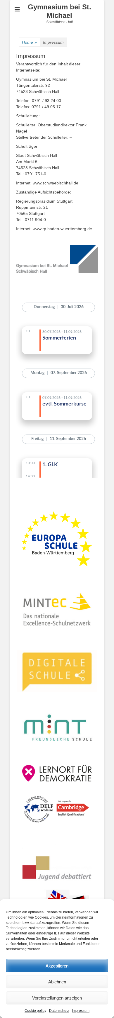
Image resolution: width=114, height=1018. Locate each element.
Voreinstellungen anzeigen (57, 997)
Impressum (80, 1011)
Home (29, 42)
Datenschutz (59, 1011)
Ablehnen (57, 981)
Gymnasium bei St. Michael (59, 11)
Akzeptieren (57, 965)
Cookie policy (35, 1011)
